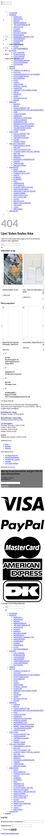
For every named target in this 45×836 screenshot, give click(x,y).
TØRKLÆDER (18, 163)
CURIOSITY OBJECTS (21, 70)
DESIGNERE (13, 167)
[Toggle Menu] (6, 11)
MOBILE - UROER (20, 86)
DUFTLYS (17, 72)
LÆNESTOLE (18, 27)
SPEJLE (16, 92)
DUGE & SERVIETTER (21, 108)
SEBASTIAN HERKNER (22, 203)
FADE (15, 112)
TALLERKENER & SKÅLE (22, 128)
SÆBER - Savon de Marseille (23, 126)
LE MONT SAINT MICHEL (23, 187)
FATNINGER (18, 64)
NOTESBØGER (19, 78)
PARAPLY (16, 157)
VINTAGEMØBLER (20, 48)
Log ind (13, 829)
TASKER (16, 161)
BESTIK (16, 106)
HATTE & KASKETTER (21, 149)
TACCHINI (17, 205)
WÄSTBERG (17, 209)
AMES (15, 169)
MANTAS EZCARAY (20, 189)
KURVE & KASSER (20, 120)
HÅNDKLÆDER (19, 136)
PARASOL (17, 31)
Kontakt (8, 461)
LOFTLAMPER (18, 52)
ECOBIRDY (17, 179)
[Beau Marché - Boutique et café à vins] (6, 3)
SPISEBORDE (18, 45)
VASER (15, 96)
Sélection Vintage (19, 165)
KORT (15, 80)
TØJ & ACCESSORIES (17, 144)
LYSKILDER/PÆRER (20, 62)
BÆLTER (16, 147)
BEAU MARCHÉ (19, 171)
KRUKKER (17, 94)
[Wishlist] (3, 286)
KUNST (16, 82)
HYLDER (16, 29)
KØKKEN (12, 102)
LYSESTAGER (18, 84)
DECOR (12, 68)
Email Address (6, 479)
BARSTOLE (17, 17)
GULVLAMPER (18, 56)
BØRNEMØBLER (19, 23)
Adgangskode (6, 825)
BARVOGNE (18, 19)
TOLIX (15, 207)
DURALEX (17, 177)
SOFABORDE (18, 41)
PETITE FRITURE (19, 197)
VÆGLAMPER (18, 58)
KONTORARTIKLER (21, 76)
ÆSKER (16, 100)
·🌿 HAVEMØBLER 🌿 (21, 25)
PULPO (16, 199)
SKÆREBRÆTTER (20, 122)
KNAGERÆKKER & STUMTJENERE (26, 74)
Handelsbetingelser (12, 457)
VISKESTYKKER (19, 130)
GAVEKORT (13, 211)
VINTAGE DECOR (20, 98)
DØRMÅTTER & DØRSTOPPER (25, 90)
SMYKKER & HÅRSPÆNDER (24, 159)
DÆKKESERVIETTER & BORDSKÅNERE (28, 110)
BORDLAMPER (19, 54)
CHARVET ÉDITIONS (21, 173)
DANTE (16, 175)
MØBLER (12, 15)
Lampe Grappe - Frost (10, 290)
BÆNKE (16, 21)
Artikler (8, 446)
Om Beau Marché (11, 455)
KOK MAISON (18, 185)
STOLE (15, 47)
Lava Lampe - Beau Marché (32, 342)
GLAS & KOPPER (19, 114)
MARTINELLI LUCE (20, 195)
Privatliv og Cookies (12, 459)
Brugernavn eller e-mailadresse (12, 821)
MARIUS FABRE (19, 193)
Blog (6, 444)
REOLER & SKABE (20, 33)
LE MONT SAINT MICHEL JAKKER (26, 151)
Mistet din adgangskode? (10, 833)
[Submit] (6, 50)
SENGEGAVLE (18, 35)
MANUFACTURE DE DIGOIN (24, 191)
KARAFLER (17, 116)
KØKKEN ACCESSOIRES (22, 118)
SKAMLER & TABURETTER (23, 37)
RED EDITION (18, 201)
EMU (15, 181)
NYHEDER (13, 13)
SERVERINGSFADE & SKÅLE (23, 124)
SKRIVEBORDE (19, 39)
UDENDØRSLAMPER (21, 60)
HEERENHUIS (18, 183)
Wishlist (8, 448)
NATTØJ (16, 153)
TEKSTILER (13, 132)
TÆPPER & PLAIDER (21, 138)
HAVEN (12, 66)
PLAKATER (17, 88)
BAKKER (16, 104)
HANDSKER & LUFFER (21, 146)
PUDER (16, 140)
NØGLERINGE (18, 155)
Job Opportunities (11, 463)
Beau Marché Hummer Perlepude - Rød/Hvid (10, 343)
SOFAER (16, 43)
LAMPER (12, 50)
